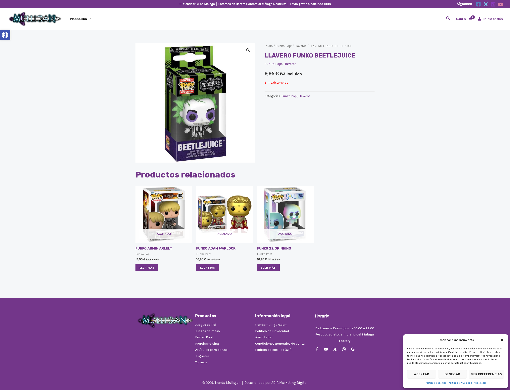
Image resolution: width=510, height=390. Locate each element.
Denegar (452, 374)
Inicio (269, 46)
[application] (89, 19)
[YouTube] (500, 4)
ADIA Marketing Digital (289, 382)
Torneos (201, 362)
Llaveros (301, 46)
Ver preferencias (486, 374)
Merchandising (207, 343)
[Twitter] (485, 4)
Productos (78, 19)
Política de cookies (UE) (273, 350)
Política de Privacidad (460, 382)
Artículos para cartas (211, 350)
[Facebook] (478, 4)
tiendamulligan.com (271, 325)
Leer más (146, 267)
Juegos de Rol (205, 325)
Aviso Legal (480, 382)
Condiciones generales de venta (280, 343)
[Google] (353, 349)
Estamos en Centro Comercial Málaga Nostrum (252, 4)
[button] (5, 35)
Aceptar (421, 374)
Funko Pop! (284, 46)
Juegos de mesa (207, 331)
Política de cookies (436, 382)
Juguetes (202, 356)
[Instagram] (493, 4)
